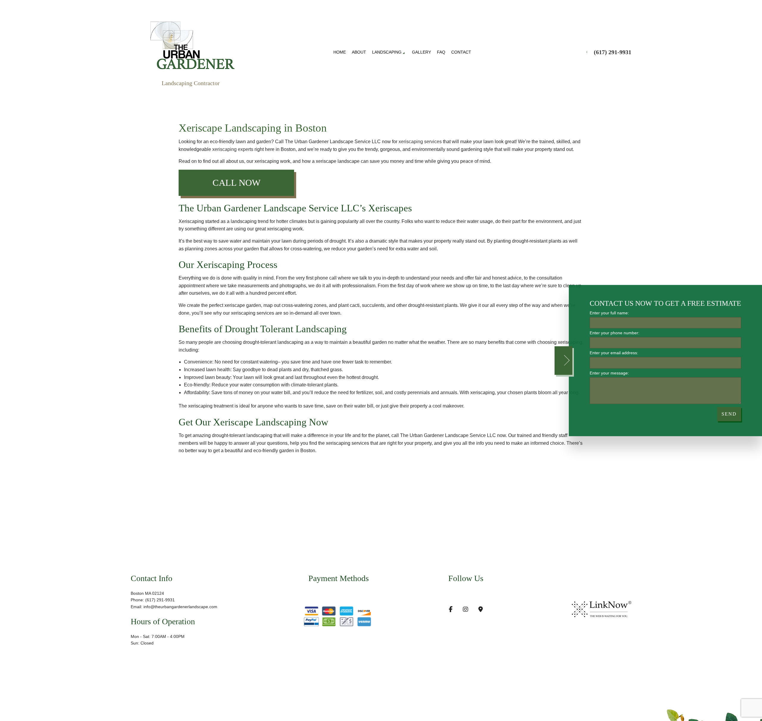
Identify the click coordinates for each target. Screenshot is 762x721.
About (359, 52)
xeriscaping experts (232, 149)
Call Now (236, 182)
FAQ (441, 52)
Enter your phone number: (614, 332)
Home (339, 52)
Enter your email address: (614, 353)
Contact (461, 52)
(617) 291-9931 (612, 52)
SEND (729, 413)
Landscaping (387, 52)
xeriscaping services (420, 141)
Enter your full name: (609, 312)
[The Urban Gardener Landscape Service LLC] (192, 44)
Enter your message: (609, 373)
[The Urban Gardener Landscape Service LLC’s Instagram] (465, 609)
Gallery (421, 52)
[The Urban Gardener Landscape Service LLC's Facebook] (450, 609)
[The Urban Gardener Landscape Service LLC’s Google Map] (480, 609)
